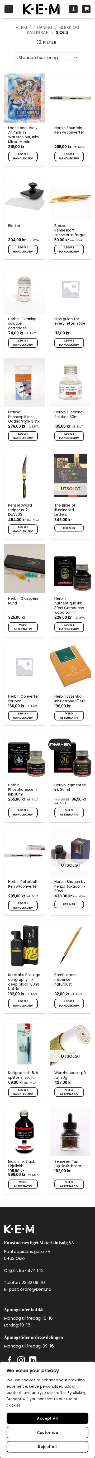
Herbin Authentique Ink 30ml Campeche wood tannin (69, 605)
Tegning (43, 27)
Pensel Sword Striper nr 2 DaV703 (20, 510)
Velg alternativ (23, 627)
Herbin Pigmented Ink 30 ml (70, 787)
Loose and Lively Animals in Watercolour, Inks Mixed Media (23, 135)
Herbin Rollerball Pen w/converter (23, 884)
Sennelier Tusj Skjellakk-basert (68, 1163)
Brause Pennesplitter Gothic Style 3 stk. (24, 417)
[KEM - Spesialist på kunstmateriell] (41, 9)
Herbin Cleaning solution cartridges (22, 324)
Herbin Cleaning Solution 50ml (68, 414)
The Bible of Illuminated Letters (64, 510)
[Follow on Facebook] (9, 1361)
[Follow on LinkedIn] (32, 1361)
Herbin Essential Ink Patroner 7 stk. (70, 698)
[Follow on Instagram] (21, 1361)
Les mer (69, 528)
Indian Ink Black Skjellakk (21, 1163)
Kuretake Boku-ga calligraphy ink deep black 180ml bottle (24, 982)
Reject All (47, 1446)
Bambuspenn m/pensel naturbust (66, 980)
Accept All (47, 1418)
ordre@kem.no (35, 1289)
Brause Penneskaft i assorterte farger (70, 231)
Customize (47, 1432)
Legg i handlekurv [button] (23, 156)
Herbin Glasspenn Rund (23, 601)
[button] (8, 9)
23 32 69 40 (33, 1283)
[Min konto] (73, 9)
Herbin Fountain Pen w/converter (69, 130)
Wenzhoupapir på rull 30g (70, 1075)
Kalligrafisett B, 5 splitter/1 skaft (23, 1075)
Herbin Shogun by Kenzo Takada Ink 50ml (70, 886)
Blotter (14, 226)
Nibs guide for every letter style (70, 321)
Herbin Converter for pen (23, 698)
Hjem (21, 27)
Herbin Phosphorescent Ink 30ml (22, 790)
